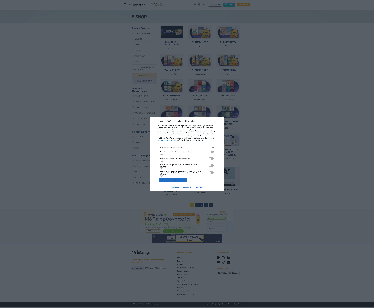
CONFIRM (172, 180)
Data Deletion (176, 187)
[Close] (221, 121)
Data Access (187, 187)
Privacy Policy (198, 187)
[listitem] (187, 148)
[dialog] (187, 154)
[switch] (211, 152)
